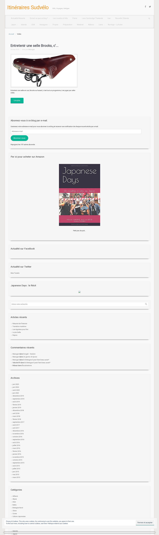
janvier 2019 (17, 407)
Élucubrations (27, 365)
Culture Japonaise (19, 516)
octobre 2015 (17, 460)
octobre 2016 (17, 437)
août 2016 (16, 442)
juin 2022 (16, 393)
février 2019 (17, 405)
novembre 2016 (18, 434)
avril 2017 (16, 428)
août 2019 (16, 402)
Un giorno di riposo (30, 357)
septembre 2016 (18, 439)
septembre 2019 (18, 399)
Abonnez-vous (19, 138)
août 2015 (16, 466)
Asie (14, 502)
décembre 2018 (18, 410)
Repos (15, 335)
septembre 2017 (18, 422)
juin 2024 (16, 387)
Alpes (15, 499)
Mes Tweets (15, 273)
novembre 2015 (18, 457)
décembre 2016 (18, 431)
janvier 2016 (17, 454)
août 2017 (16, 425)
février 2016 (17, 451)
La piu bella (17, 332)
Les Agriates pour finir (20, 329)
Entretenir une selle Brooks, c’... (35, 46)
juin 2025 (16, 384)
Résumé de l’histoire (20, 323)
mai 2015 (16, 474)
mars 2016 (16, 448)
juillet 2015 (16, 469)
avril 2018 (16, 413)
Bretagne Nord (18, 508)
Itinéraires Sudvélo (28, 7)
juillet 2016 (16, 445)
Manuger (31, 49)
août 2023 (16, 390)
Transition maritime (19, 326)
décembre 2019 (18, 396)
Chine (15, 511)
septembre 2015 (18, 463)
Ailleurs (15, 496)
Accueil (11, 34)
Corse (15, 513)
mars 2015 (16, 477)
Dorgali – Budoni (29, 354)
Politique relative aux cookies (58, 523)
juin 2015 (16, 472)
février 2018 (17, 419)
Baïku (15, 505)
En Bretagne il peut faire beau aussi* (36, 360)
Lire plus (17, 100)
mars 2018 (16, 416)
